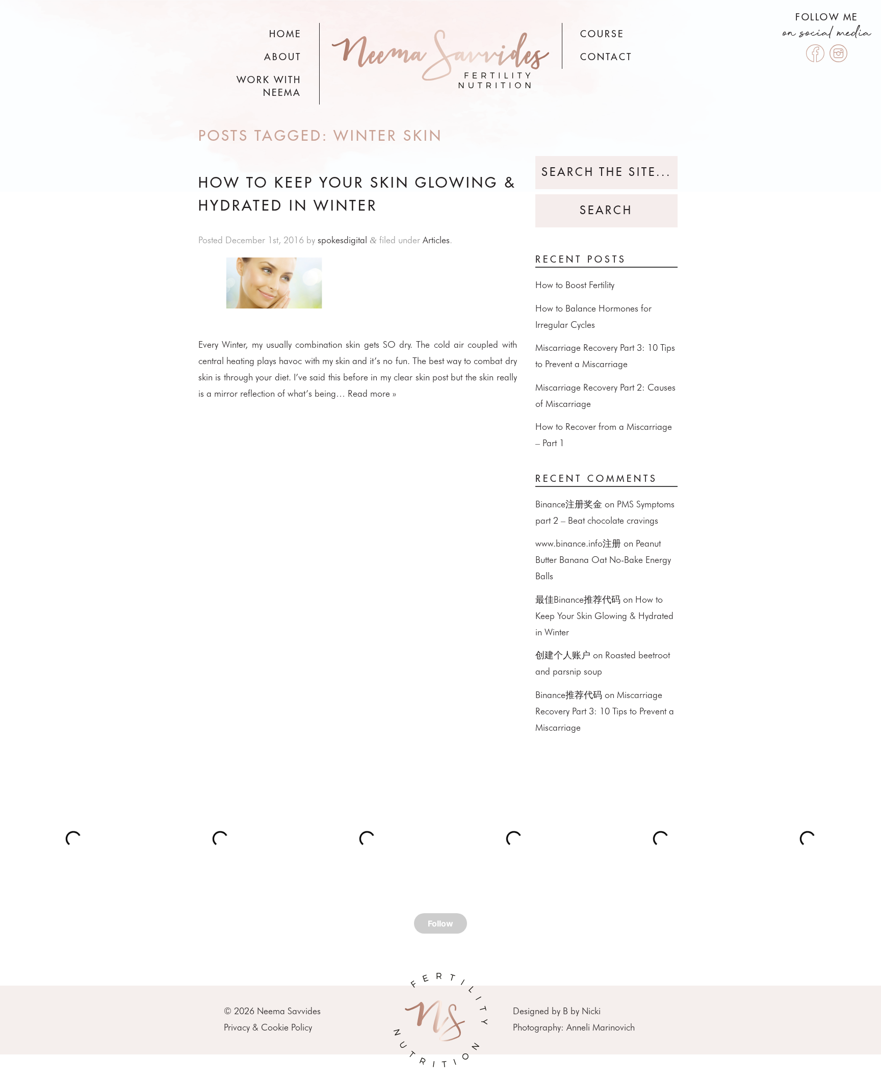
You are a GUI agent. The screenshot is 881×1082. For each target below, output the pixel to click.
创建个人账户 (562, 655)
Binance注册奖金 (568, 504)
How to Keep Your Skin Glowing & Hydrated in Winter (604, 615)
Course (602, 34)
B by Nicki (582, 1011)
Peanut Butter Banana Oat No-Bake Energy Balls (603, 559)
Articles (436, 240)
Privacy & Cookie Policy (268, 1027)
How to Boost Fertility (574, 284)
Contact (606, 57)
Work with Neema (269, 86)
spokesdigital (342, 240)
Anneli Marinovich (600, 1027)
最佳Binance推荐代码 (577, 599)
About (282, 57)
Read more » (372, 393)
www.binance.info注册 (578, 543)
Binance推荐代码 (568, 694)
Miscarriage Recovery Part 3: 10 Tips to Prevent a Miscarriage (604, 711)
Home (285, 34)
